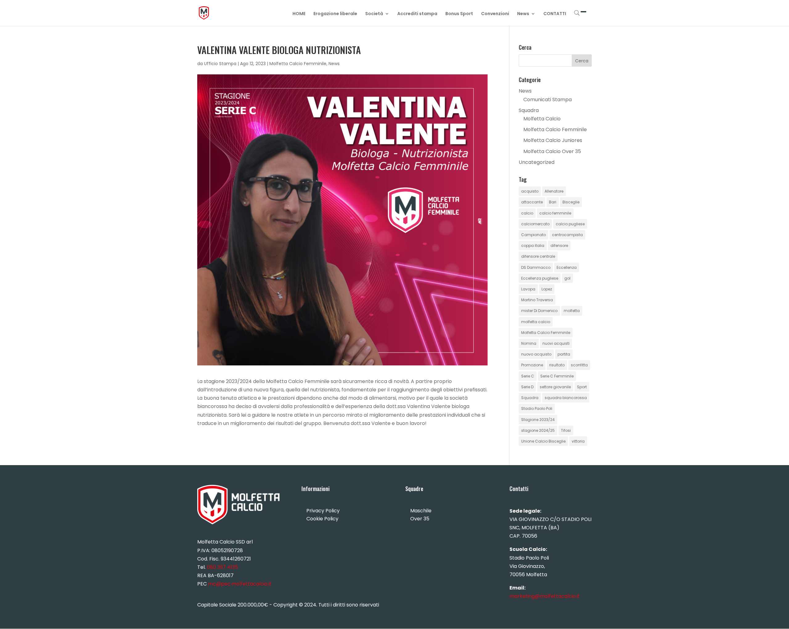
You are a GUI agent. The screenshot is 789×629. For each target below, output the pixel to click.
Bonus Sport (459, 14)
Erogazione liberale (335, 14)
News (523, 14)
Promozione (532, 365)
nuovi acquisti (556, 343)
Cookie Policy (322, 518)
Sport (582, 386)
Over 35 (419, 518)
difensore (559, 245)
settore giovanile (555, 386)
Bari (552, 202)
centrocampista (567, 234)
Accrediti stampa (417, 14)
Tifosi (566, 430)
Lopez (547, 289)
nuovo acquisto (536, 354)
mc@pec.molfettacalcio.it (240, 583)
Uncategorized (536, 162)
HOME (298, 14)
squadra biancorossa (566, 397)
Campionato (533, 234)
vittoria (578, 441)
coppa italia (532, 245)
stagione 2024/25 (538, 430)
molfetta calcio (535, 321)
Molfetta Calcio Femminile (297, 63)
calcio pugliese (570, 224)
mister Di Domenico (539, 310)
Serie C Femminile (557, 376)
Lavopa (528, 289)
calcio (527, 213)
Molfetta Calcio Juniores (552, 140)
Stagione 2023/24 (538, 419)
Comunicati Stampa (547, 99)
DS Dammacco (535, 267)
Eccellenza (567, 267)
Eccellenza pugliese (539, 278)
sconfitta (579, 365)
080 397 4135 (222, 567)
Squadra (529, 110)
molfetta (572, 310)
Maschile (420, 510)
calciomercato (535, 224)
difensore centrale (538, 256)
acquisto (529, 191)
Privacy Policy (323, 510)
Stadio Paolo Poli (536, 408)
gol (567, 278)
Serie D (527, 386)
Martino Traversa (537, 299)
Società (374, 14)
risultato (557, 365)
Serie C (527, 376)
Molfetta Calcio (542, 118)
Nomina (528, 343)
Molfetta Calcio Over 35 (552, 151)
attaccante (532, 202)
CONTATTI (554, 14)
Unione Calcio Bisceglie (543, 441)
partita (564, 354)
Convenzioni (495, 14)
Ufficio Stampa (220, 63)
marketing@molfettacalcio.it (544, 596)
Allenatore (554, 191)
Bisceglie (570, 202)
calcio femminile (555, 213)
